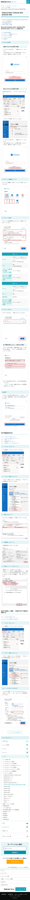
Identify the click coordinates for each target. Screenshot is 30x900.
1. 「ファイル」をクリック (8, 436)
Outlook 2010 (7, 790)
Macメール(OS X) (8, 796)
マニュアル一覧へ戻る (14, 732)
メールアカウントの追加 (8, 761)
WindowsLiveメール (8, 776)
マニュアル (4, 873)
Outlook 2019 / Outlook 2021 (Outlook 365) (14, 784)
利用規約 (10, 894)
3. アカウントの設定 (7, 35)
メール (4, 756)
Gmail (5, 802)
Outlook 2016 (7, 786)
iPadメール (6, 800)
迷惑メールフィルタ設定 (8, 804)
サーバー (5, 752)
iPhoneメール (7, 798)
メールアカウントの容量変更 (9, 771)
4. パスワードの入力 (7, 37)
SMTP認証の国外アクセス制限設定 (11, 809)
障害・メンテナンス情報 (7, 879)
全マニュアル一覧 (7, 836)
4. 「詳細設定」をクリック (8, 441)
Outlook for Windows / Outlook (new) (12, 775)
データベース (6, 827)
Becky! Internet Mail (8, 794)
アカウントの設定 (9, 384)
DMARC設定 (6, 819)
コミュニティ (4, 876)
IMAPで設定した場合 (7, 24)
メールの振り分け (7, 807)
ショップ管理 (6, 745)
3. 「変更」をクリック (7, 439)
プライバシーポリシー (14, 895)
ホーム (3, 870)
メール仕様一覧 (6, 759)
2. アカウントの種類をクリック (9, 34)
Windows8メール (8, 780)
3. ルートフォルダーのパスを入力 (10, 619)
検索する (16, 852)
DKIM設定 (5, 815)
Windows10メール (8, 778)
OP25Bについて (6, 811)
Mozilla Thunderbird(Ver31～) (11, 782)
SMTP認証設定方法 (7, 23)
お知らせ (3, 881)
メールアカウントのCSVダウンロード (12, 765)
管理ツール (5, 830)
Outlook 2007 (7, 792)
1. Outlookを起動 (6, 32)
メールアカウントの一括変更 (9, 767)
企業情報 (3, 894)
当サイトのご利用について (20, 894)
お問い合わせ (15, 861)
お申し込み (5, 741)
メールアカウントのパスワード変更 (11, 769)
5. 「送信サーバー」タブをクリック (10, 443)
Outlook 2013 (7, 788)
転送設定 (5, 813)
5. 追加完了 (5, 38)
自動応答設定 (6, 805)
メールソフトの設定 (7, 773)
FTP (4, 823)
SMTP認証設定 (20, 397)
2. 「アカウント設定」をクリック (10, 438)
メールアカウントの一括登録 (9, 763)
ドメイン (5, 748)
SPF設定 (5, 817)
